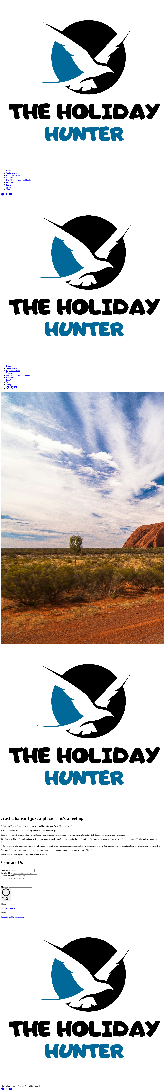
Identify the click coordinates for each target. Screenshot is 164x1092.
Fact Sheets (10, 182)
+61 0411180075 (8, 908)
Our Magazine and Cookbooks (18, 180)
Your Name (6, 870)
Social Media (11, 173)
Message (5, 887)
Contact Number (8, 876)
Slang (8, 189)
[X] (7, 195)
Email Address (7, 873)
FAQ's (8, 184)
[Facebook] (3, 195)
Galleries (9, 178)
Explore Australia (13, 175)
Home (8, 171)
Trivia (8, 187)
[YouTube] (10, 195)
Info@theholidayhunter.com (12, 917)
